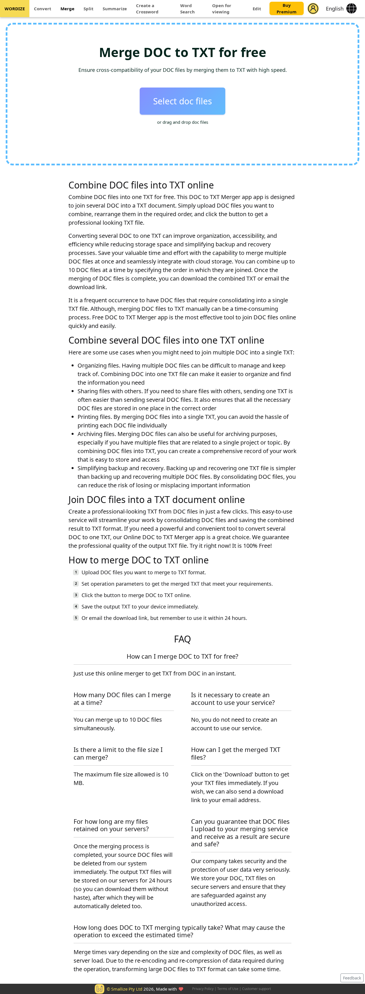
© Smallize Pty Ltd (124, 989)
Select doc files (182, 101)
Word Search (187, 9)
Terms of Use (227, 988)
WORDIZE (15, 8)
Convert (42, 8)
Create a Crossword (147, 9)
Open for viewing (221, 9)
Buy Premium (287, 9)
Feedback (352, 978)
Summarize (115, 8)
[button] (313, 8)
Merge (67, 8)
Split (89, 8)
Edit (257, 8)
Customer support (256, 988)
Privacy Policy (203, 988)
